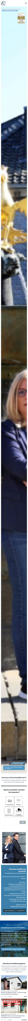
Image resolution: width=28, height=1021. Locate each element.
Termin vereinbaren (9, 910)
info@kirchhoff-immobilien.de (18, 906)
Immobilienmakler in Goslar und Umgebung (13, 949)
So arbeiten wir (21, 910)
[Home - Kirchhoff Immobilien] (3, 3)
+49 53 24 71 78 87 (21, 904)
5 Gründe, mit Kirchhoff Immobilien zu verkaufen (13, 767)
